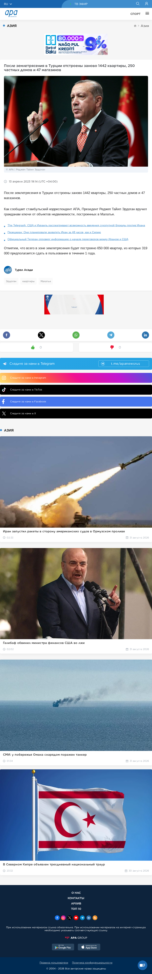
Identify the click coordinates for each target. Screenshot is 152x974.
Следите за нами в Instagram (28, 377)
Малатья (46, 281)
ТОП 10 (76, 908)
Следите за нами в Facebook (28, 401)
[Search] (137, 4)
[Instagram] (63, 918)
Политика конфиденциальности (92, 962)
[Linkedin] (88, 918)
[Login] (146, 4)
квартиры (28, 281)
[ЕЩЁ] (146, 13)
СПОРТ (135, 13)
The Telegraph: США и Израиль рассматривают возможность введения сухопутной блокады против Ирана (76, 225)
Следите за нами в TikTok (26, 389)
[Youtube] (76, 918)
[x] (69, 918)
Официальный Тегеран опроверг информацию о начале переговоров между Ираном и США (68, 239)
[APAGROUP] (76, 938)
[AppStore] (89, 947)
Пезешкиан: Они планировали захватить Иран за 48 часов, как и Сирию (54, 232)
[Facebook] (57, 918)
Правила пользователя (54, 962)
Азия (145, 26)
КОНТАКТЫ (76, 898)
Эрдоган (11, 281)
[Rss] (95, 918)
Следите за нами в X (23, 413)
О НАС (76, 892)
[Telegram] (82, 918)
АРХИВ (76, 903)
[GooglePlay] (63, 947)
